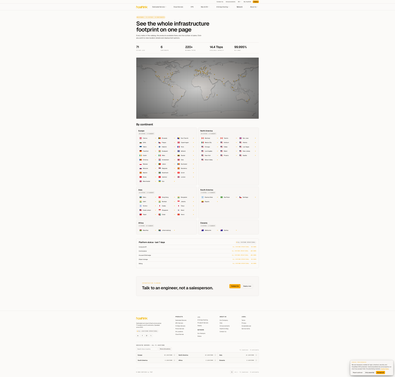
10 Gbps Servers (180, 326)
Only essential (369, 372)
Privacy (244, 323)
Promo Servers (179, 329)
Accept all (380, 372)
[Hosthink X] (151, 335)
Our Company (224, 320)
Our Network (201, 333)
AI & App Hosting (222, 7)
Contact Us (220, 2)
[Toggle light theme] (232, 372)
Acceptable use (246, 326)
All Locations (179, 331)
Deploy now (247, 286)
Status (199, 336)
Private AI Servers (203, 323)
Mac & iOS (204, 7)
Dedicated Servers (158, 7)
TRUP (151, 372)
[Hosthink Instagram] (146, 335)
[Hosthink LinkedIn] (138, 335)
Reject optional (357, 372)
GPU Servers (179, 323)
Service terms (246, 329)
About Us (253, 7)
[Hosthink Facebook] (142, 335)
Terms (243, 320)
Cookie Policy (385, 369)
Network (240, 7)
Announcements (230, 2)
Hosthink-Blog (224, 329)
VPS (192, 7)
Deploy (256, 2)
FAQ (221, 323)
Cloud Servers (178, 7)
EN (239, 2)
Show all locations (165, 349)
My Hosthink (247, 2)
